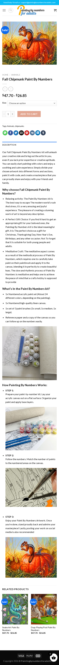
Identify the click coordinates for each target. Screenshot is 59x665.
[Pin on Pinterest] (26, 132)
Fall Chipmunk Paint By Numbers (24, 152)
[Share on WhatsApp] (5, 132)
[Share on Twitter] (15, 132)
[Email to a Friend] (21, 132)
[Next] (56, 617)
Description (9, 145)
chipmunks (19, 126)
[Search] (10, 10)
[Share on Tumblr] (43, 132)
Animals (15, 75)
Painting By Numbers (16, 226)
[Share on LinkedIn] (37, 132)
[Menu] (4, 10)
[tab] (29, 145)
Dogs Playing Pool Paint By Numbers (43, 628)
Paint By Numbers (37, 198)
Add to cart (29, 114)
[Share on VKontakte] (32, 132)
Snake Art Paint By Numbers (10, 628)
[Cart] (55, 10)
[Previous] (2, 617)
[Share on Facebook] (10, 132)
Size (4, 103)
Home (5, 75)
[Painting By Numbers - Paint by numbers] (31, 10)
